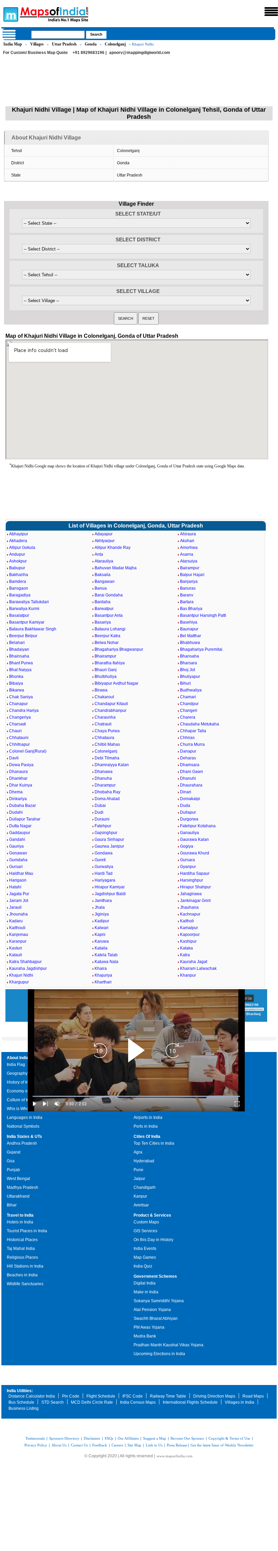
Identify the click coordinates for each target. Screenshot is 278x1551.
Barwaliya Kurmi (24, 608)
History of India (20, 1082)
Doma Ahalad (107, 798)
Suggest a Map (154, 1438)
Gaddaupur (19, 832)
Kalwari (101, 927)
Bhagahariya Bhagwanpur (119, 649)
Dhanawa (104, 771)
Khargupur (19, 982)
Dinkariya (18, 798)
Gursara (187, 859)
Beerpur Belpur (23, 635)
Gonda (91, 44)
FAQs (109, 1438)
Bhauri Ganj (106, 669)
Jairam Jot (18, 900)
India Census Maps (138, 1402)
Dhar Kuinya (20, 785)
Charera (187, 717)
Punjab (13, 1169)
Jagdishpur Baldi (110, 893)
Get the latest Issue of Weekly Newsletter (222, 1445)
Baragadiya (20, 595)
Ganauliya (189, 832)
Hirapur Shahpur (195, 887)
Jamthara (103, 900)
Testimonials (35, 1438)
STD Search (52, 1402)
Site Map (134, 1445)
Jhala (100, 907)
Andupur (17, 554)
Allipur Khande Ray (113, 547)
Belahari (17, 642)
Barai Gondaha (109, 595)
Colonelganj (115, 44)
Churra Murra (192, 744)
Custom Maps (146, 1222)
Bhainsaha (19, 656)
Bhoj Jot (187, 669)
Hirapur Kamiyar (110, 887)
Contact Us (79, 1445)
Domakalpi (190, 798)
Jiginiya (102, 914)
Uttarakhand (18, 1196)
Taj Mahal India (21, 1248)
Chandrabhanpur (110, 710)
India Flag (16, 1064)
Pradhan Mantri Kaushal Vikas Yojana (168, 1345)
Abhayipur (18, 534)
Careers (117, 1445)
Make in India (146, 1292)
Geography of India (24, 1073)
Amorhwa (189, 547)
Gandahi (17, 839)
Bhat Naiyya (20, 669)
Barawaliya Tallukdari (29, 601)
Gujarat (13, 1152)
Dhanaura (18, 771)
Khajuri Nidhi (21, 975)
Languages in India (24, 1117)
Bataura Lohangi (110, 629)
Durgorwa (189, 819)
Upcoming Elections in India (159, 1353)
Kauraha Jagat (193, 961)
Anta (99, 554)
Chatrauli (103, 724)
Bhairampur (105, 656)
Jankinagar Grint (195, 900)
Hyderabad (144, 1161)
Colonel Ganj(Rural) (27, 751)
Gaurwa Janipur (109, 846)
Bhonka (16, 676)
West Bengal (18, 1178)
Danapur (188, 751)
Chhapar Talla (193, 730)
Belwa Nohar (107, 642)
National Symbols (23, 1126)
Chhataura (104, 737)
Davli (14, 758)
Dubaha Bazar (22, 805)
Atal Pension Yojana (152, 1309)
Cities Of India (147, 1136)
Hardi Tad (104, 873)
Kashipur (188, 941)
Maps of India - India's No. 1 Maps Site (10, 14)
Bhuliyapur (190, 676)
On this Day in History (153, 1239)
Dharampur (105, 785)
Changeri (188, 710)
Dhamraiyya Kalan (112, 764)
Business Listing (23, 1408)
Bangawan (105, 581)
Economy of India (23, 1091)
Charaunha (105, 717)
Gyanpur (188, 866)
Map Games (145, 1257)
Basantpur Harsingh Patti (203, 615)
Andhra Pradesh (22, 1143)
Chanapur (18, 703)
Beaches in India (22, 1275)
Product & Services (152, 1215)
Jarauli (15, 907)
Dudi (99, 812)
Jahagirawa (191, 893)
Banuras (188, 588)
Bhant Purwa (21, 663)
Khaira (101, 968)
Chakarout (104, 697)
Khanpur (188, 975)
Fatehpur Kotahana (198, 826)
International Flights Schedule (190, 1402)
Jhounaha (18, 914)
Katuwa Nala (106, 961)
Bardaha (103, 601)
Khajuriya (103, 975)
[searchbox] (58, 35)
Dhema (16, 792)
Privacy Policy (35, 1445)
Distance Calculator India (31, 1396)
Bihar (12, 1205)
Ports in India (146, 1126)
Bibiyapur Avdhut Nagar (116, 683)
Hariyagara (105, 880)
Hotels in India (20, 1222)
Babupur (17, 568)
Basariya (103, 622)
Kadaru (16, 921)
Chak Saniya (21, 697)
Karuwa (102, 941)
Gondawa (104, 853)
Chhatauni (18, 737)
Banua (101, 588)
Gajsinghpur (106, 832)
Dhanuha (103, 778)
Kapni (100, 934)
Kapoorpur (190, 934)
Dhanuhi (188, 778)
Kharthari (103, 982)
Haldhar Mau (21, 873)
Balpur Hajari (192, 574)
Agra (138, 1152)
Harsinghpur (191, 880)
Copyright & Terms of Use (229, 1438)
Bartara (187, 601)
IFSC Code (132, 1396)
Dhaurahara (191, 785)
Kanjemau (18, 934)
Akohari (187, 540)
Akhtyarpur (105, 540)
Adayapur (104, 534)
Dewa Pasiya (21, 764)
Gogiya (186, 846)
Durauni (102, 819)
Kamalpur (189, 927)
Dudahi (16, 812)
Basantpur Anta (109, 615)
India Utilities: (20, 1390)
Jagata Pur (19, 893)
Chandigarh (145, 1187)
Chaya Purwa (107, 730)
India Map (12, 44)
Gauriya (16, 846)
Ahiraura (188, 534)
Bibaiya (16, 683)
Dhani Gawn (191, 771)
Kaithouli (17, 927)
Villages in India (239, 1402)
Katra (185, 955)
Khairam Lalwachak (198, 968)
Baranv (186, 595)
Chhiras (187, 737)
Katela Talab (106, 955)
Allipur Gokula (22, 547)
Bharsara (188, 663)
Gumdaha (18, 859)
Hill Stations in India (25, 1266)
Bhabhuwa (190, 642)
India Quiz (143, 1266)
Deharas (188, 758)
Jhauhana (189, 907)
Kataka (186, 948)
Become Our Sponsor (187, 1438)
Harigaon (17, 880)
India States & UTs (24, 1136)
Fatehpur (103, 826)
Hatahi (15, 887)
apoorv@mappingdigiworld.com (139, 52)
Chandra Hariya (24, 710)
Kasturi (15, 948)
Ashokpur (18, 561)
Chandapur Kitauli (111, 703)
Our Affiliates (128, 1438)
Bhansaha (189, 656)
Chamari (188, 697)
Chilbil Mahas (107, 744)
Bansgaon (18, 588)
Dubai (100, 805)
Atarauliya (104, 561)
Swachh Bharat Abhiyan (156, 1318)
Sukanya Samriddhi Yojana (159, 1300)
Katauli (15, 955)
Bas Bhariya (191, 608)
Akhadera (18, 540)
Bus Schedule (21, 1402)
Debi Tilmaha (107, 758)
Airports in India (148, 1117)
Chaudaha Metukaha (199, 724)
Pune (138, 1169)
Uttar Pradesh (64, 44)
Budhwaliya (191, 690)
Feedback (99, 1445)
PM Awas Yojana (149, 1327)
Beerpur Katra (107, 635)
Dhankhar (18, 778)
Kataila (101, 948)
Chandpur (189, 703)
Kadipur (102, 921)
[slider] (136, 1096)
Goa (11, 1161)
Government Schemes (155, 1276)
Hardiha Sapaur (195, 873)
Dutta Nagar (20, 826)
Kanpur (140, 1196)
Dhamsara (189, 764)
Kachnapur (190, 914)
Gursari (16, 866)
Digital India (145, 1283)
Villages (37, 44)
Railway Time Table (168, 1396)
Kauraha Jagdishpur (28, 968)
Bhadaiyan (19, 649)
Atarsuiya (188, 561)
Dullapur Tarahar (24, 819)
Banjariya (189, 581)
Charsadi (17, 724)
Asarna (186, 554)
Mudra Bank (145, 1336)
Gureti (100, 859)
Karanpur (17, 941)
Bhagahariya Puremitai (201, 649)
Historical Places (22, 1239)
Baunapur (189, 629)
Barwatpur (104, 608)
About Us (59, 1445)
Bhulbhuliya (106, 676)
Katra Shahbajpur (25, 961)
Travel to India (20, 1215)
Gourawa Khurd (194, 853)
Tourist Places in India (27, 1231)
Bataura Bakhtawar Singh (32, 629)
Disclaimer (92, 1438)
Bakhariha (18, 574)
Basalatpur (19, 615)
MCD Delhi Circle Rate (92, 1402)
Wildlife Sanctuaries (25, 1283)
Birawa (101, 690)
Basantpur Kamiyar (26, 622)
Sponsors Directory (64, 1438)
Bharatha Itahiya (110, 663)
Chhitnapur (19, 744)
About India (17, 1057)
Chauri (15, 730)
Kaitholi (187, 921)
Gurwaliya (104, 866)
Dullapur (188, 812)
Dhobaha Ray (107, 792)
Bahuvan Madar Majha (116, 568)
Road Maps (253, 1396)
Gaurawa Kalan (194, 839)
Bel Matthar (190, 635)
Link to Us (154, 1445)
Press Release (177, 1445)
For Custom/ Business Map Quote (35, 52)
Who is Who (18, 1108)
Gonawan (18, 853)
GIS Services (145, 1231)
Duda (185, 805)
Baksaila (103, 574)
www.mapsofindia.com (175, 1456)
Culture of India (21, 1099)
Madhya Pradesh (22, 1187)
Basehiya (188, 622)
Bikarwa (16, 690)
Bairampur (189, 568)
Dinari (185, 792)
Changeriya (20, 717)
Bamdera (17, 581)
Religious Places (22, 1257)
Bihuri (185, 683)
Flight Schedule (100, 1396)
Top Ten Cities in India (154, 1143)
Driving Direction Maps (214, 1396)
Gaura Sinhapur (109, 839)
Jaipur (139, 1178)
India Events (145, 1248)
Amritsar (141, 1205)
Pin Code (70, 1396)
